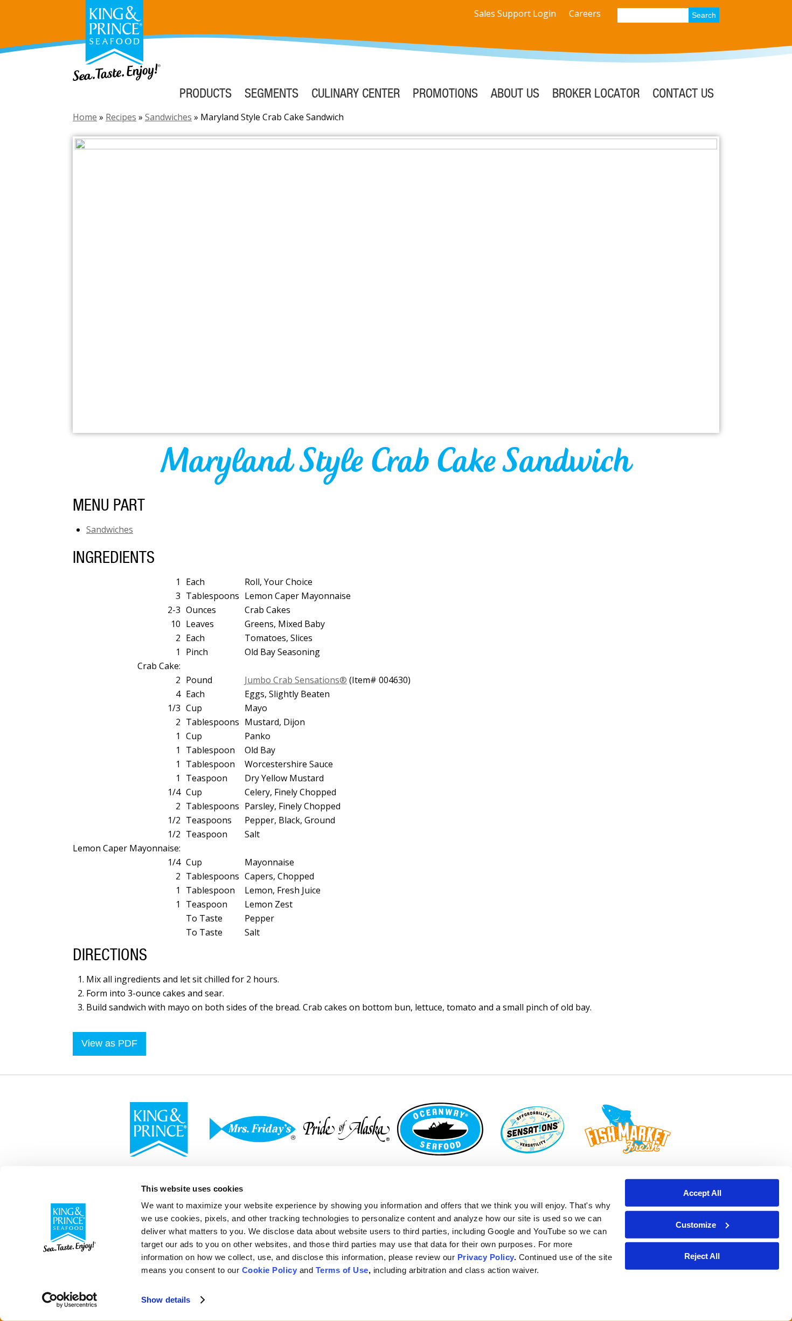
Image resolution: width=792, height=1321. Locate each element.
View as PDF (109, 1043)
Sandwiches (168, 117)
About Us (515, 93)
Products (205, 93)
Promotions (445, 93)
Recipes (121, 117)
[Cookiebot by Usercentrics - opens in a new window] (70, 1300)
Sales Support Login (515, 13)
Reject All (702, 1256)
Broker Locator (596, 93)
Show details (165, 1299)
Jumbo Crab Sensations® (296, 680)
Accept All (702, 1193)
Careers (585, 13)
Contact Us (683, 93)
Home (85, 117)
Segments (271, 93)
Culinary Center (355, 93)
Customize (696, 1224)
